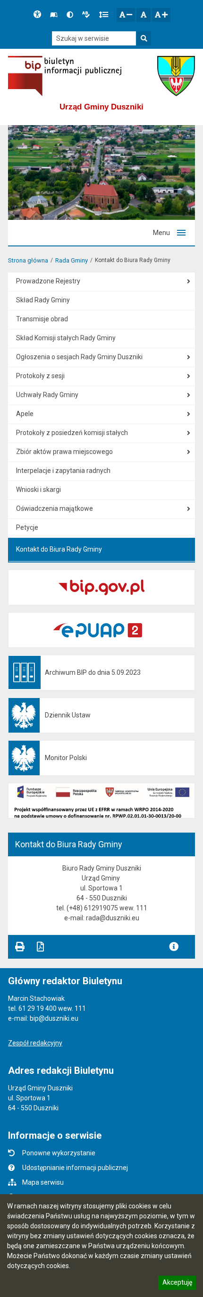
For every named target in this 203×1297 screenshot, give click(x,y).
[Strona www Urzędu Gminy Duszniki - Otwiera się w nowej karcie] (176, 76)
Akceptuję (177, 1284)
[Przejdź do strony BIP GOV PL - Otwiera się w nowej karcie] (64, 76)
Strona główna (28, 260)
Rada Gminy (71, 260)
